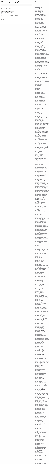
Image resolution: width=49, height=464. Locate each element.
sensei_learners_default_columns (40, 320)
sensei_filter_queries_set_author (40, 276)
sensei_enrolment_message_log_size (40, 268)
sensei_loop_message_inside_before (40, 104)
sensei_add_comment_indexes (39, 164)
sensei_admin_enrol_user (38, 13)
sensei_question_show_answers (39, 378)
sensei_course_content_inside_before (40, 51)
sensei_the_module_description (39, 443)
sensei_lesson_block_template (39, 330)
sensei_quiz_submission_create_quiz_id (41, 404)
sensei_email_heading (38, 258)
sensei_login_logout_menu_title (40, 353)
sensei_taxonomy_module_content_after (41, 144)
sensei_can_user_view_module (39, 208)
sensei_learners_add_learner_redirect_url (41, 317)
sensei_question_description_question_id (41, 376)
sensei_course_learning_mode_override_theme (42, 54)
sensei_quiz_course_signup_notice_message (41, 387)
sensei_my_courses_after (38, 107)
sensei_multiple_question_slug (39, 364)
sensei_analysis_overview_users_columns (41, 189)
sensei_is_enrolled (38, 304)
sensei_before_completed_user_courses (41, 30)
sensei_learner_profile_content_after (41, 78)
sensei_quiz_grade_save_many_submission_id (41, 394)
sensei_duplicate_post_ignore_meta (40, 253)
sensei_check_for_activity (39, 209)
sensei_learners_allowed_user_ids (40, 319)
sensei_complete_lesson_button (39, 41)
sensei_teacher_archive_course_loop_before (41, 148)
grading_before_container (39, 8)
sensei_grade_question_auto (39, 282)
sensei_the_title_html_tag (39, 450)
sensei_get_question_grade (39, 280)
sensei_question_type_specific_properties (41, 380)
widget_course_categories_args (39, 462)
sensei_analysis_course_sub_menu (40, 172)
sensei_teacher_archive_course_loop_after (41, 147)
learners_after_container (39, 9)
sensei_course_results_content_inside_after (42, 61)
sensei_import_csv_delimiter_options (40, 303)
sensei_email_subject (38, 264)
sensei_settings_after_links (39, 128)
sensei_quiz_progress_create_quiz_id (40, 397)
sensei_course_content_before (39, 49)
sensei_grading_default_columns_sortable (41, 286)
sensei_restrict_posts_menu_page (40, 417)
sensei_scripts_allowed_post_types (40, 422)
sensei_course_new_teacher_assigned (40, 57)
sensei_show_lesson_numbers (39, 433)
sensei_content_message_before (39, 45)
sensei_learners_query (38, 325)
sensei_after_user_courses (39, 22)
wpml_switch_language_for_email (40, 161)
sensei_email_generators (38, 257)
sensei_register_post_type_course (40, 408)
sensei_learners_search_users (39, 326)
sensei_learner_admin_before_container (41, 75)
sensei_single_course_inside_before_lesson (41, 132)
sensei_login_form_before (39, 92)
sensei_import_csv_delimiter (39, 302)
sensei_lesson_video (38, 87)
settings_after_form (38, 159)
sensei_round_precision (38, 419)
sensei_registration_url (38, 413)
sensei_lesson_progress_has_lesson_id (41, 341)
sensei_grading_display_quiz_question (41, 287)
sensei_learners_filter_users (39, 323)
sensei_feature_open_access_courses (40, 271)
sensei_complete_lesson (38, 40)
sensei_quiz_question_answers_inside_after (41, 116)
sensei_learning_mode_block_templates (41, 328)
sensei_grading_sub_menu (38, 293)
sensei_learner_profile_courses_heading (41, 312)
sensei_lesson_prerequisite (39, 336)
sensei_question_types (38, 381)
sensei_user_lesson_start (39, 154)
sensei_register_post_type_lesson (40, 409)
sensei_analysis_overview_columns (40, 182)
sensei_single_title (38, 435)
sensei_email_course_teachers (39, 255)
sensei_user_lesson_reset (39, 153)
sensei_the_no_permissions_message (40, 447)
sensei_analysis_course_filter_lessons (41, 168)
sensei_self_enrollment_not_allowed (40, 423)
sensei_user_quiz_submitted (39, 156)
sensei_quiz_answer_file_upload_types (41, 385)
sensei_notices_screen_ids (39, 367)
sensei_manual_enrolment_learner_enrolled (41, 105)
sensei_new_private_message (39, 110)
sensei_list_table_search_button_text (41, 349)
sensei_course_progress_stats (39, 242)
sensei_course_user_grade (39, 246)
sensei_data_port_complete (39, 66)
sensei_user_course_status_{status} (40, 454)
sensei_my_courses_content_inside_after (41, 109)
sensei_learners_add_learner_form (40, 82)
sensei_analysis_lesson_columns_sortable (41, 176)
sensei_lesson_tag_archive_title (40, 346)
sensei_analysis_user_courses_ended (40, 193)
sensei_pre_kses (37, 370)
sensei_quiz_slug (37, 403)
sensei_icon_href (37, 301)
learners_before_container (39, 10)
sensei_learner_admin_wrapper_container (41, 77)
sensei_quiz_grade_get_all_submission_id (41, 392)
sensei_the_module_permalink (39, 445)
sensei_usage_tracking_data (39, 452)
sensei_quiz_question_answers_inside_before (42, 117)
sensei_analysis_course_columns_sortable (41, 166)
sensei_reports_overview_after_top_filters (41, 122)
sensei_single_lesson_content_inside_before (42, 138)
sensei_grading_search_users (39, 292)
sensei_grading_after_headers (39, 72)
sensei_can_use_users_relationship (40, 206)
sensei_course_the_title (38, 245)
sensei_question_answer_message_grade (41, 372)
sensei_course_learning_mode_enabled (40, 230)
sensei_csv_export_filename (39, 248)
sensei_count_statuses (38, 214)
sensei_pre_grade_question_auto (40, 369)
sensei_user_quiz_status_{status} (40, 458)
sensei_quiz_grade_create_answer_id (40, 389)
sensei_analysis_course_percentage (40, 170)
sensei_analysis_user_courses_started (41, 194)
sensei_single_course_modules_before (40, 135)
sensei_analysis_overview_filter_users (41, 187)
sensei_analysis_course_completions (40, 167)
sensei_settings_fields (38, 426)
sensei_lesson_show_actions (39, 343)
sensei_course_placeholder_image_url (40, 237)
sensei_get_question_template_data (40, 281)
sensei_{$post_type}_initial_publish (40, 158)
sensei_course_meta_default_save (40, 234)
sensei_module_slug (38, 363)
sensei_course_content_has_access (40, 223)
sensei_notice (37, 366)
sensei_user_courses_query (39, 456)
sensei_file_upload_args (38, 273)
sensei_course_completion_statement (40, 222)
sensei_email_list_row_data (39, 261)
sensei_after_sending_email (39, 20)
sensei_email (37, 254)
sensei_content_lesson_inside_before (40, 44)
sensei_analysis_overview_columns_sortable (41, 183)
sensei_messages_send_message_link (40, 356)
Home (36, 1)
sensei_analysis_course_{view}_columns (41, 173)
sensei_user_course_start (39, 152)
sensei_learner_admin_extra (39, 76)
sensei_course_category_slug (39, 217)
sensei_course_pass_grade (39, 236)
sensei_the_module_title (38, 446)
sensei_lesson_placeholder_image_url (40, 335)
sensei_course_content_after (39, 48)
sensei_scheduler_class (38, 420)
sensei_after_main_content (39, 19)
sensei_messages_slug (38, 357)
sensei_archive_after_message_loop (40, 26)
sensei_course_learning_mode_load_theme (41, 53)
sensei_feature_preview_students (40, 272)
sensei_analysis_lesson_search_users (40, 180)
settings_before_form (38, 160)
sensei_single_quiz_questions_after (40, 142)
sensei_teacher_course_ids (39, 441)
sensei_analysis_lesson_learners (40, 179)
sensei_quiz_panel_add (38, 396)
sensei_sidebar (37, 129)
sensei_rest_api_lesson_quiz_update (40, 126)
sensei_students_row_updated (39, 439)
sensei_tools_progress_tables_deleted (41, 149)
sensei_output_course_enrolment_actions (41, 111)
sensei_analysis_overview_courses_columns (41, 184)
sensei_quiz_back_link (38, 114)
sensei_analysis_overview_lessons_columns (41, 188)
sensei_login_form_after (38, 91)
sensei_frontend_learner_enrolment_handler (41, 277)
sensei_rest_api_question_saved (40, 127)
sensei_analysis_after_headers (39, 23)
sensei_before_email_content (39, 31)
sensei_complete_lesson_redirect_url (40, 212)
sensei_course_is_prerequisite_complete (41, 229)
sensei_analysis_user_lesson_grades (40, 195)
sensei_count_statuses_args (39, 215)
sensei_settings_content (38, 425)
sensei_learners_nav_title (39, 324)
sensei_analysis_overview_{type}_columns (41, 191)
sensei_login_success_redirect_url (40, 354)
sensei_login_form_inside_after (40, 93)
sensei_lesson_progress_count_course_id (41, 337)
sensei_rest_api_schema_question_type (41, 415)
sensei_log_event (37, 352)
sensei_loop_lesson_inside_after (40, 100)
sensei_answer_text (38, 198)
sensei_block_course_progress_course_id (41, 201)
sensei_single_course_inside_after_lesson (41, 131)
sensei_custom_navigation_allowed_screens (41, 249)
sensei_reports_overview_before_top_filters (42, 123)
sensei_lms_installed (38, 88)
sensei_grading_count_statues (39, 284)
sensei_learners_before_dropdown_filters (41, 83)
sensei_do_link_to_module (39, 251)
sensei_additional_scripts (39, 12)
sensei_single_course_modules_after (40, 134)
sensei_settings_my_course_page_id (40, 427)
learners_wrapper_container (39, 11)
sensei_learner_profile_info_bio (40, 314)
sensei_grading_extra (38, 74)
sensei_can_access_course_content (40, 205)
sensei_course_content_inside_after (40, 50)
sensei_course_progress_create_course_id (41, 238)
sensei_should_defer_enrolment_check (40, 430)
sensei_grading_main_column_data (40, 290)
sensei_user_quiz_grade (38, 155)
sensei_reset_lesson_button (39, 125)
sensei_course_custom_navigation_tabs (41, 224)
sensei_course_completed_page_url (40, 220)
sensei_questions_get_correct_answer (40, 382)
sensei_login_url (37, 355)
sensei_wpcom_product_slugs (39, 461)
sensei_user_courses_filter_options (40, 455)
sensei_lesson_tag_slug (38, 347)
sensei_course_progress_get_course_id (41, 240)
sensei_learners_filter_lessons (40, 322)
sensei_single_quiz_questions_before (40, 143)
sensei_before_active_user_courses (40, 29)
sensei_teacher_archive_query (39, 440)
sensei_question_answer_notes (39, 374)
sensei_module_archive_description (40, 358)
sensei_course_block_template (39, 216)
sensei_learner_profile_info (39, 79)
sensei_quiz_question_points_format (40, 402)
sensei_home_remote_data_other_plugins (41, 296)
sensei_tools (37, 451)
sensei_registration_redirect (39, 412)
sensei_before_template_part (39, 37)
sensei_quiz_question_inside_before (40, 118)
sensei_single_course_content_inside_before (42, 130)
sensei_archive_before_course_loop (40, 27)
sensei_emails (37, 70)
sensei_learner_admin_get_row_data (40, 307)
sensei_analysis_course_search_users (40, 171)
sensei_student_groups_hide (39, 437)
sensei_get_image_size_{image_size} (40, 279)
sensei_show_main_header (38, 434)
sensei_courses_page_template (39, 247)
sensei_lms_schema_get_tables (39, 350)
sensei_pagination (37, 112)
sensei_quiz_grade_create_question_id (41, 390)
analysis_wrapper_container (39, 6)
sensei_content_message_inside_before (41, 47)
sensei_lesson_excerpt (38, 334)
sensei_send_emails (38, 424)
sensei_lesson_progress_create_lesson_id (41, 338)
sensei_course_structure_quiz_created (41, 65)
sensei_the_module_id (38, 444)
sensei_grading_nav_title (39, 291)
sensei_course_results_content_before (41, 60)
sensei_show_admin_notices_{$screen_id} (41, 431)
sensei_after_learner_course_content (40, 17)
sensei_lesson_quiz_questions (39, 342)
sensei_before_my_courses (39, 36)
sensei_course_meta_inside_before (40, 56)
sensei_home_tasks (37, 299)
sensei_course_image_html (39, 228)
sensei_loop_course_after (39, 95)
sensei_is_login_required (39, 306)
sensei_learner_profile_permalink (40, 316)
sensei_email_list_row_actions (39, 260)
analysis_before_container (39, 5)
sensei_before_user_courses (39, 39)
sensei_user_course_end (38, 150)
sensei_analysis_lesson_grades (39, 178)
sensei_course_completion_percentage (40, 221)
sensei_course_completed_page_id (40, 219)
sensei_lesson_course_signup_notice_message (42, 333)
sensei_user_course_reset (39, 151)
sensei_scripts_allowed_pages (39, 421)
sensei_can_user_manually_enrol (40, 207)
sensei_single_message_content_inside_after (42, 139)
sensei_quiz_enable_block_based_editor (41, 388)
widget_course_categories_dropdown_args (41, 463)
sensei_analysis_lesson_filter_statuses (41, 177)
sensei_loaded (37, 89)
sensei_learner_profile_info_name (40, 315)
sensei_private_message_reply (39, 113)
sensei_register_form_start (39, 121)
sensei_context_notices (38, 213)
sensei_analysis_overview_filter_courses (41, 185)
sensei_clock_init (37, 210)
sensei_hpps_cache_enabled (39, 300)
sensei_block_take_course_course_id (40, 202)
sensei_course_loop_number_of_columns (41, 233)
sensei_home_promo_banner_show (39, 295)
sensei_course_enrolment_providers (40, 225)
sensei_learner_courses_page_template (41, 308)
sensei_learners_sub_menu (39, 327)
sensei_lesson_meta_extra (39, 86)
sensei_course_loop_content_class (40, 232)
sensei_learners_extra (38, 84)
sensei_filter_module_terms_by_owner (40, 275)
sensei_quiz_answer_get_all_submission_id (41, 386)
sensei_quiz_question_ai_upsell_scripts (41, 401)
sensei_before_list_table (39, 34)
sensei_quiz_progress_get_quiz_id (40, 399)
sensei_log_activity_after (39, 90)
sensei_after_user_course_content (40, 21)
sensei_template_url (38, 442)
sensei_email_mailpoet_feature (39, 262)
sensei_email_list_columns (39, 259)
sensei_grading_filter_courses (39, 288)
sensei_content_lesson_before (39, 43)
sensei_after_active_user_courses (40, 14)
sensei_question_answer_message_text (40, 373)
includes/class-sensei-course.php (10, 15)
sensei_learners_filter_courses (40, 321)
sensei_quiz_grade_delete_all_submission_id (42, 391)
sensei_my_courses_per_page (39, 365)
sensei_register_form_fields (39, 120)
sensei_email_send (37, 68)
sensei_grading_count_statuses (39, 285)
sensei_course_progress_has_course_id (41, 241)
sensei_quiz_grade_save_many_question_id (41, 393)
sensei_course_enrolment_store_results (41, 227)
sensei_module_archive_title (39, 359)
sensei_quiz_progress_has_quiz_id (40, 400)
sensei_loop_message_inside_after (40, 103)
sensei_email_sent (37, 69)
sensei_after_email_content (39, 16)
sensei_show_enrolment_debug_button (40, 432)
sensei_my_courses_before (39, 108)
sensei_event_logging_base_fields (40, 269)
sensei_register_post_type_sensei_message (41, 411)
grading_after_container (38, 7)
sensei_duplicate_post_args (39, 252)
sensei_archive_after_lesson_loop (40, 25)
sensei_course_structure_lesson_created (41, 64)
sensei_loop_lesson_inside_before (40, 101)
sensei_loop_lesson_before (39, 99)
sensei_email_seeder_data (39, 263)
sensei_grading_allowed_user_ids (40, 283)
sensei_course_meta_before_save (40, 55)
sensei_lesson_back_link (38, 85)
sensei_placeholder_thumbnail (39, 368)
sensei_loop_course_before (39, 96)
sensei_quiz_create (38, 115)
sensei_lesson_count (38, 332)
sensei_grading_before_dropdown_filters (41, 73)
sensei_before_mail (38, 35)
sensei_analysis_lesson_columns (40, 175)
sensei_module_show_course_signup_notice (41, 362)
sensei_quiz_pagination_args (39, 395)
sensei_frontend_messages (39, 71)
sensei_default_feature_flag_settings (41, 250)
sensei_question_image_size (39, 377)
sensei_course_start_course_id (39, 244)
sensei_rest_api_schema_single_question (41, 416)
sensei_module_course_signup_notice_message (42, 361)
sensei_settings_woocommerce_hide (40, 429)
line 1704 (16, 15)
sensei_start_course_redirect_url (40, 436)
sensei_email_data (37, 256)
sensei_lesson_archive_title (39, 329)
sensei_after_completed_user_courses (40, 15)
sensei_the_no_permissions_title (40, 448)
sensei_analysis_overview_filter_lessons (41, 186)
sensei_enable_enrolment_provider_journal (41, 265)
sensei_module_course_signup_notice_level (41, 360)
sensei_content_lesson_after (39, 42)
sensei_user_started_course (39, 459)
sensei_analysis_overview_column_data (41, 181)
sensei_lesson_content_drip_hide (40, 331)
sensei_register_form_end (39, 119)
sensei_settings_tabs (38, 428)
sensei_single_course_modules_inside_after (41, 136)
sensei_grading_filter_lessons (39, 289)
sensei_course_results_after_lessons (40, 58)
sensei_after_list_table (38, 18)
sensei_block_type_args (38, 203)
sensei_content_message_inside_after (40, 46)
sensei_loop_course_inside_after (40, 97)
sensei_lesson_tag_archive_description (41, 345)
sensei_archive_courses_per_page (40, 199)
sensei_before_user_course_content (40, 38)
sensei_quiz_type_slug (38, 407)
